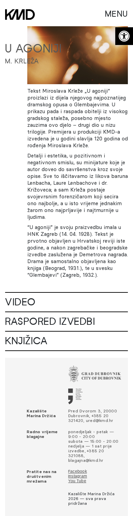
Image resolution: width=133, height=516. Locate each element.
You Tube (77, 481)
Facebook (77, 472)
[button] (124, 36)
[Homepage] (20, 14)
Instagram (77, 476)
